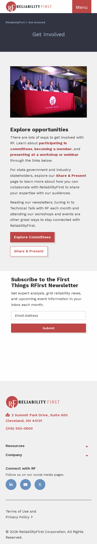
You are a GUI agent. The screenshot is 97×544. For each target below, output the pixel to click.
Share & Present (71, 175)
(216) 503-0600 (19, 428)
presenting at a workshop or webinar (44, 154)
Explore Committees (32, 237)
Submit (48, 328)
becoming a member (53, 149)
